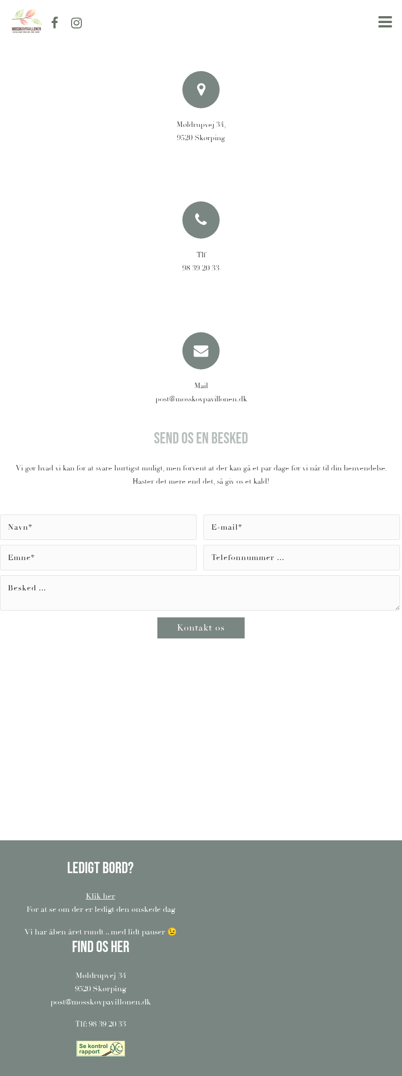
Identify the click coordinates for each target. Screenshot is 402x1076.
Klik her (100, 896)
